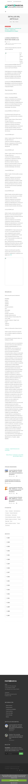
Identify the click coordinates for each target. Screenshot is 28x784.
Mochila (18, 517)
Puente (19, 519)
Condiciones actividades (11, 709)
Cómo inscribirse (9, 711)
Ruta (11, 521)
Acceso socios (17, 1)
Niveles (7, 716)
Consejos (7, 513)
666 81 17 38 (8, 695)
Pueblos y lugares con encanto (11, 519)
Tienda (18, 523)
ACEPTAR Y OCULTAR (14, 780)
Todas (6, 511)
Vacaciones (7, 525)
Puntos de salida (9, 713)
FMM (11, 254)
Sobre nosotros (9, 705)
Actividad (11, 511)
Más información (14, 782)
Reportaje (7, 521)
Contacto (9, 1)
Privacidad (7, 768)
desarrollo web (14, 768)
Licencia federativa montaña (16, 43)
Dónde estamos (9, 707)
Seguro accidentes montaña (9, 44)
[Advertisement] (14, 633)
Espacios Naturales (13, 513)
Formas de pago (9, 714)
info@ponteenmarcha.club (11, 694)
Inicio (11, 21)
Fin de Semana (8, 515)
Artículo (16, 21)
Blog (13, 21)
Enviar (21, 753)
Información (9, 43)
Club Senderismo (17, 511)
